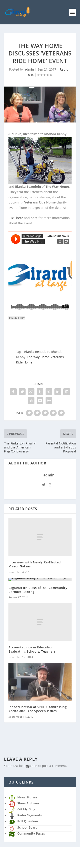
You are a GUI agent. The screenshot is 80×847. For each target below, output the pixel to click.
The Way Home (38, 357)
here (34, 218)
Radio (64, 69)
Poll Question (27, 821)
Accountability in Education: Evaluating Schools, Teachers (32, 649)
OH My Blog (26, 809)
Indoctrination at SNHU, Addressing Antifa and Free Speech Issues (37, 709)
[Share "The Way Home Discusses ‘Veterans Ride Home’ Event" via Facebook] (13, 391)
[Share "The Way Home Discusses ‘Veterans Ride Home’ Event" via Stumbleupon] (31, 400)
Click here (15, 218)
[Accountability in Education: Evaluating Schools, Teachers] (40, 622)
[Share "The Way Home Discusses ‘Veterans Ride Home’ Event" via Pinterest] (48, 391)
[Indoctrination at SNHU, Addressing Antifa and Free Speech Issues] (40, 682)
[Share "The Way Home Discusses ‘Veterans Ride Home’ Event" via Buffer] (66, 391)
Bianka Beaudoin (36, 351)
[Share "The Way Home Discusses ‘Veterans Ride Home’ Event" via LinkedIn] (57, 391)
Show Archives (28, 803)
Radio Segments (29, 815)
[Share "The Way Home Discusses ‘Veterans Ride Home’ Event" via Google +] (31, 391)
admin (29, 69)
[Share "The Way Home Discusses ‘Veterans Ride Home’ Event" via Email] (40, 400)
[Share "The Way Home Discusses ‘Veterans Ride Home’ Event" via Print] (48, 400)
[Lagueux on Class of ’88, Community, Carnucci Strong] (40, 579)
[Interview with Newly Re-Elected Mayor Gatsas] (40, 537)
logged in (30, 766)
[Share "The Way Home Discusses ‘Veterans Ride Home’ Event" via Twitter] (22, 391)
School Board (27, 827)
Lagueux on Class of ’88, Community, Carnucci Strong (38, 590)
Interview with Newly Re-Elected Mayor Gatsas (34, 564)
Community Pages (31, 833)
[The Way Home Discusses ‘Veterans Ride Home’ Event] (40, 104)
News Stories (27, 797)
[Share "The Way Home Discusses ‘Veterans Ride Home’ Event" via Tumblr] (40, 391)
